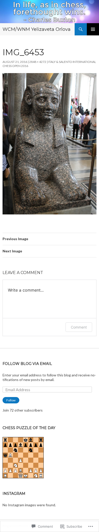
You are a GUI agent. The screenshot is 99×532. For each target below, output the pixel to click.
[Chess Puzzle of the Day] (23, 457)
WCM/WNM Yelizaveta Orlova (37, 29)
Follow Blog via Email (27, 363)
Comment (79, 327)
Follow (10, 400)
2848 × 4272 (37, 62)
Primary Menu (93, 29)
